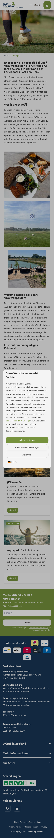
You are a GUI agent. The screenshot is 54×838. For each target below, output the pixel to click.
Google (27, 421)
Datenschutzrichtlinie (14, 421)
